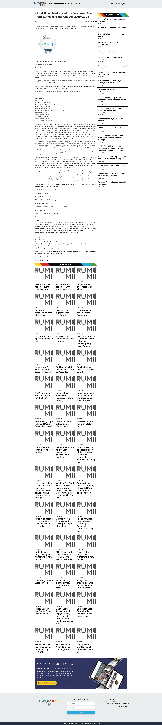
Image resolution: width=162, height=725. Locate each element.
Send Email (42, 240)
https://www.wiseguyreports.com (51, 248)
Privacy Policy (124, 706)
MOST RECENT (59, 4)
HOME (50, 4)
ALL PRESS (68, 4)
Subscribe (81, 712)
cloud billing (59, 71)
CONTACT (76, 4)
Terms (118, 706)
